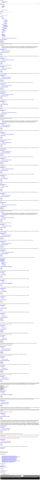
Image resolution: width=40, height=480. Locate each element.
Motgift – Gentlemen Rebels (4, 104)
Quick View (5, 66)
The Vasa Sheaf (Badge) (3, 291)
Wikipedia (1, 45)
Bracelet (4, 30)
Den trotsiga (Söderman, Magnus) (5, 416)
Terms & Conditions (2, 465)
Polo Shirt (6, 20)
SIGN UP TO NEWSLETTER (4, 452)
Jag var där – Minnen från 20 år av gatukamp (6, 394)
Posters (3, 31)
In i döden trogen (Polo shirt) (4, 161)
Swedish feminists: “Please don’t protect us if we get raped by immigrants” (11, 460)
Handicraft (3, 32)
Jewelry (3, 29)
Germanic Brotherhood (3, 39)
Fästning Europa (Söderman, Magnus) (5, 442)
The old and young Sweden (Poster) (5, 350)
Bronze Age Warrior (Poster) (4, 369)
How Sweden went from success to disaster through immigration (10, 457)
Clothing (3, 18)
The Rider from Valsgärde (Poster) (5, 360)
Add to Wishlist (2, 49)
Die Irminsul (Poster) (3, 329)
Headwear (6, 23)
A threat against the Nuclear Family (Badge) (6, 266)
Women (4, 21)
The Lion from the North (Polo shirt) (5, 78)
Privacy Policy (2, 466)
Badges (3, 24)
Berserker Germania (3, 69)
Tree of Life (2, 187)
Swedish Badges (5, 25)
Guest (3, 4)
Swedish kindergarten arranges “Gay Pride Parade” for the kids (9, 459)
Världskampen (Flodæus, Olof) (4, 403)
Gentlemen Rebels (2, 61)
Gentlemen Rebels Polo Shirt (4, 170)
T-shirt (6, 19)
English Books (5, 27)
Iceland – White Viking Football (4, 52)
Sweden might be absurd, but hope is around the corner (8, 461)
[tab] (4, 262)
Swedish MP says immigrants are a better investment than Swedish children (11, 456)
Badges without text (5, 26)
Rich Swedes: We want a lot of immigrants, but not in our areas (9, 458)
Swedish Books (5, 28)
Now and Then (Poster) (3, 339)
